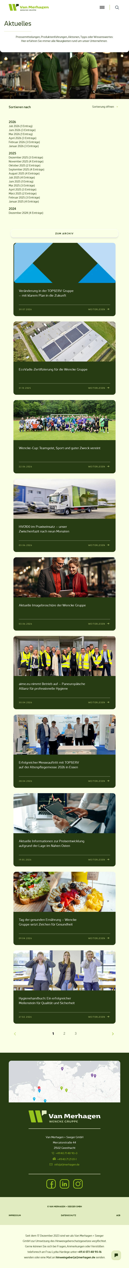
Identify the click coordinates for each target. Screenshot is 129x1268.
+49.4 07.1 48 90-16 (89, 1252)
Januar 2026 (16, 146)
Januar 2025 (16, 201)
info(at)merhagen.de (66, 1164)
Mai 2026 (14, 134)
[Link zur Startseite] (54, 7)
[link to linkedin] (64, 1184)
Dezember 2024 (18, 213)
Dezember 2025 (18, 157)
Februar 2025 (17, 197)
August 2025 (16, 173)
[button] (62, 1068)
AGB (118, 1215)
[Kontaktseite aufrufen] (116, 1255)
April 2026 (15, 138)
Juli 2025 (14, 177)
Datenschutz (68, 1215)
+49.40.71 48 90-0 (66, 1153)
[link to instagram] (78, 1184)
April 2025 (15, 189)
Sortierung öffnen (103, 106)
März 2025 (15, 193)
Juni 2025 (14, 181)
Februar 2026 (17, 142)
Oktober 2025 (17, 165)
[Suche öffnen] (117, 7)
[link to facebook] (51, 1184)
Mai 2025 (14, 185)
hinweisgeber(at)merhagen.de (75, 1257)
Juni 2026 (14, 130)
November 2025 (18, 161)
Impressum (15, 1215)
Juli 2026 (14, 126)
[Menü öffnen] (102, 7)
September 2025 (19, 169)
